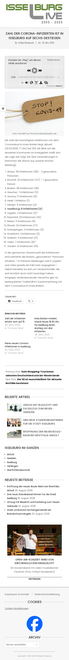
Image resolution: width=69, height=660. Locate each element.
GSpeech (59, 86)
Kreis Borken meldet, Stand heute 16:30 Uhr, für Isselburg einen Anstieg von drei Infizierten (46, 325)
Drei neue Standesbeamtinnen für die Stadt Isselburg (43, 421)
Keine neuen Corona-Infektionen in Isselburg (17, 345)
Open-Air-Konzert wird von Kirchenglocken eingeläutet (34, 561)
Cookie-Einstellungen (17, 608)
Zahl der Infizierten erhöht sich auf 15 (15, 320)
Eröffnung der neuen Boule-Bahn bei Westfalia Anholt (42, 433)
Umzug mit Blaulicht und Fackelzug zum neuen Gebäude (40, 408)
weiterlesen (34, 579)
